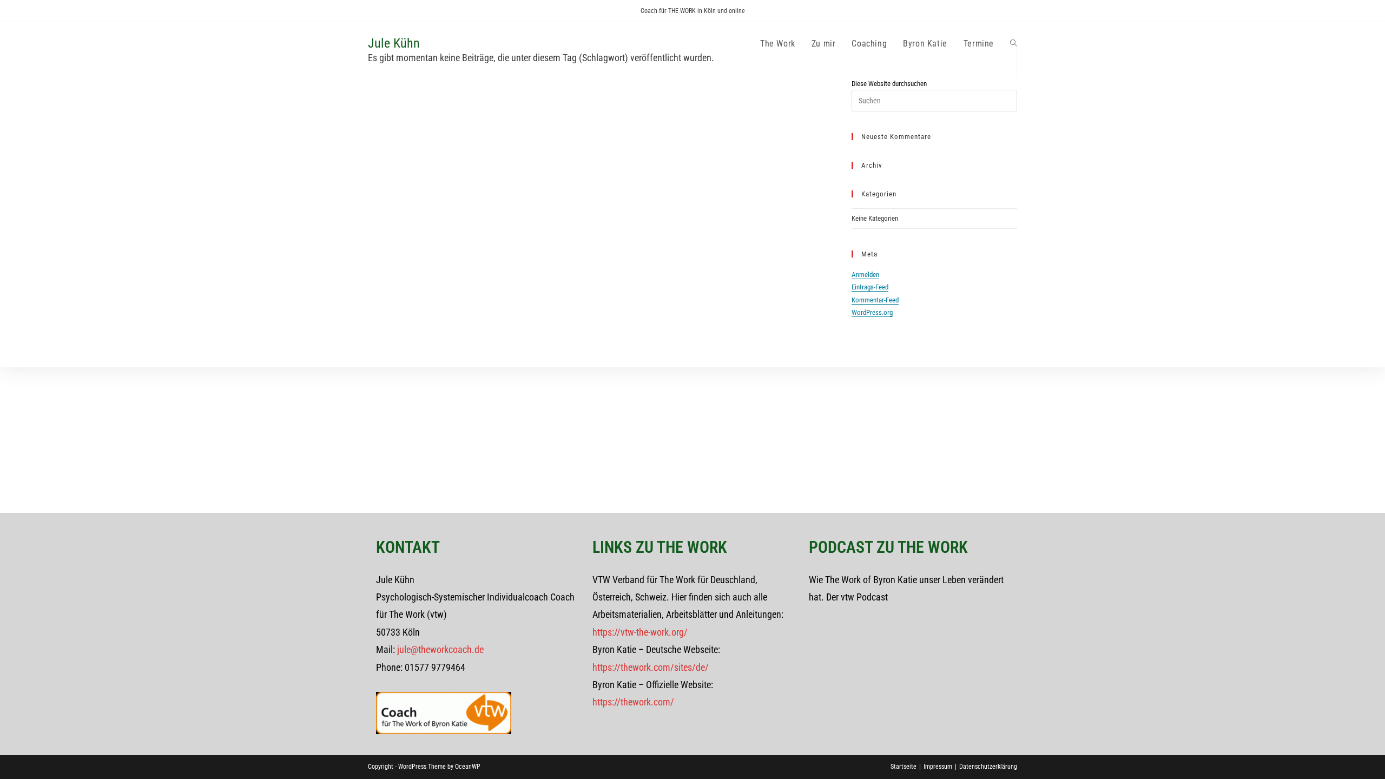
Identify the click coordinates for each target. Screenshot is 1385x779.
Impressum (938, 766)
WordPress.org (872, 312)
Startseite (903, 766)
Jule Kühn (394, 43)
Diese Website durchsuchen (889, 84)
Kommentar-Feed (875, 300)
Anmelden (865, 274)
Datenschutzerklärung (988, 766)
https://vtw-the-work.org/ (640, 632)
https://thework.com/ (633, 702)
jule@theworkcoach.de (440, 649)
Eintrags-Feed (870, 287)
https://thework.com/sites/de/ (650, 667)
